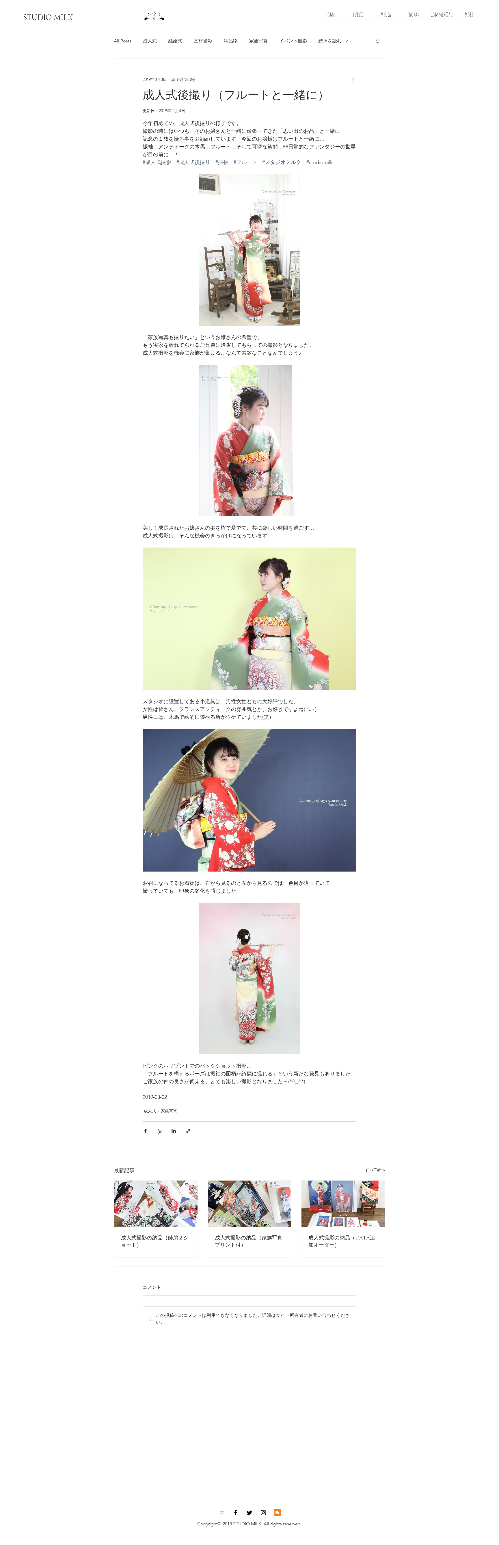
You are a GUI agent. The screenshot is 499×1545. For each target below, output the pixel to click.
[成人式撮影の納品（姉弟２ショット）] (156, 1204)
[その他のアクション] (352, 79)
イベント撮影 (293, 41)
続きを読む (330, 41)
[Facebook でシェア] (145, 1131)
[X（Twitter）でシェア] (159, 1131)
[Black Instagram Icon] (263, 1512)
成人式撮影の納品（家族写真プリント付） (248, 1242)
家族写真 (258, 41)
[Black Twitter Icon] (249, 1512)
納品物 (231, 41)
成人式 (150, 41)
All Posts (122, 41)
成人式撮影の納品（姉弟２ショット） (155, 1242)
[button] (378, 41)
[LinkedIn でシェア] (173, 1131)
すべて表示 (375, 1169)
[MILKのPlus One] (277, 1512)
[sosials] (221, 1512)
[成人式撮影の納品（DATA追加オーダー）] (343, 1204)
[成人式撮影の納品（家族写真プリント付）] (249, 1204)
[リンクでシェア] (188, 1131)
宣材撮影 (203, 41)
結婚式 (175, 41)
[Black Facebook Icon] (235, 1512)
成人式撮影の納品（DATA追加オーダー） (341, 1242)
